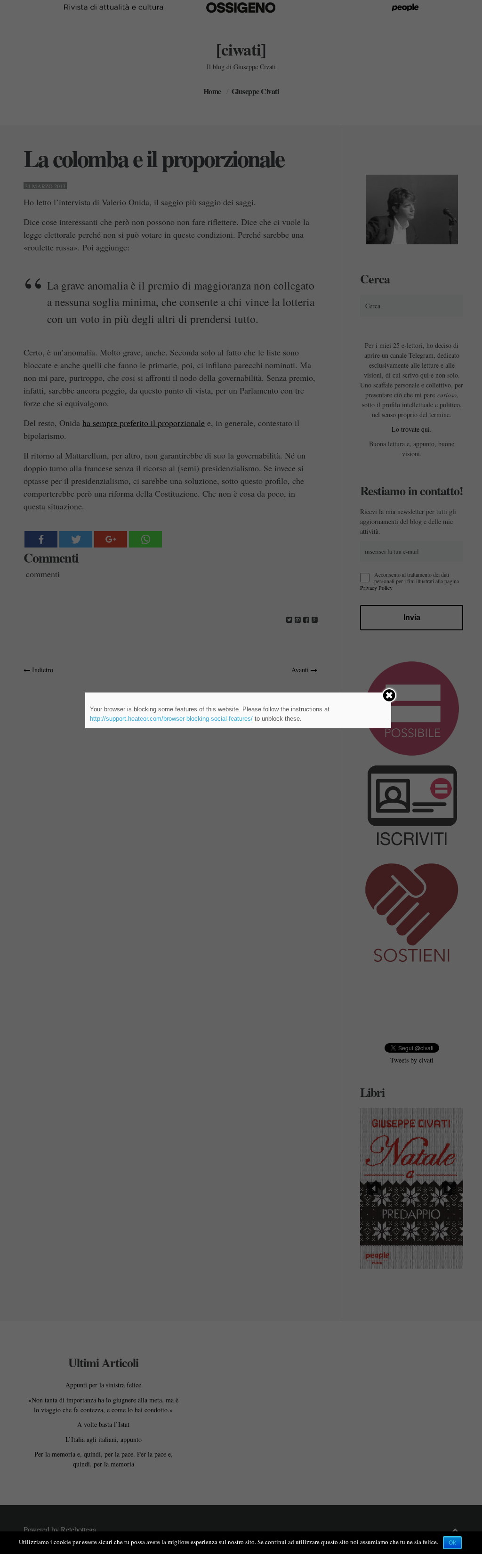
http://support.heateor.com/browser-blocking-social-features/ (171, 718)
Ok (452, 1542)
